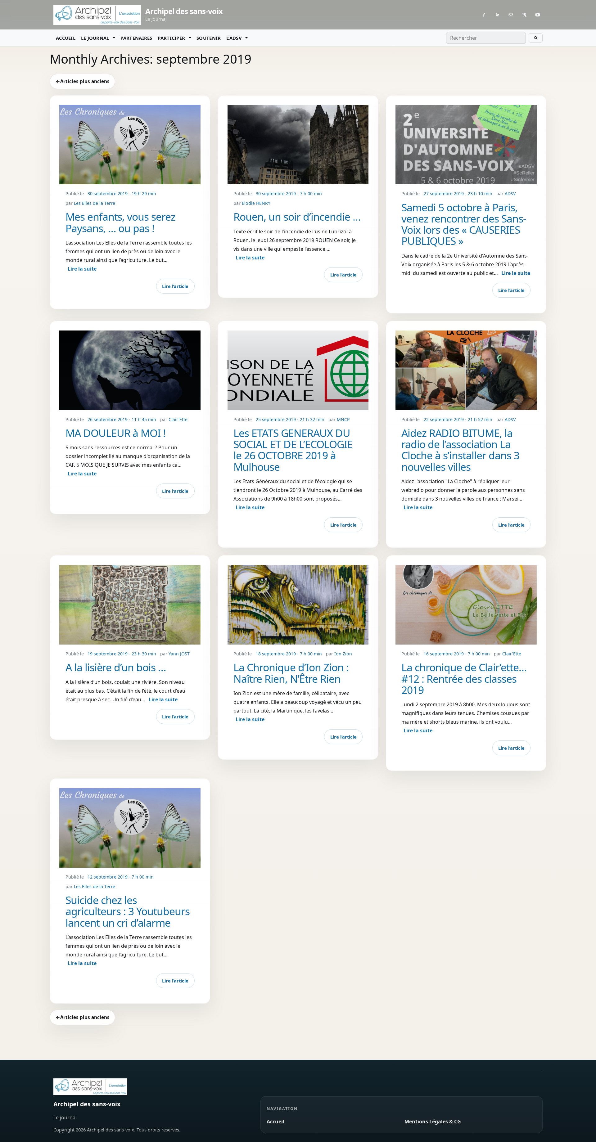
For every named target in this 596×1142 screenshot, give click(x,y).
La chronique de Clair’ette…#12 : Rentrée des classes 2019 (464, 678)
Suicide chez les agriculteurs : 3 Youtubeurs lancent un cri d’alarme (127, 911)
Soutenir (208, 38)
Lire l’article (175, 286)
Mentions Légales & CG (432, 1121)
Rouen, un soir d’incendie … (297, 216)
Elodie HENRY (256, 203)
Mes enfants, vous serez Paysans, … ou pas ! (120, 222)
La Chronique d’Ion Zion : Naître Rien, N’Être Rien (291, 673)
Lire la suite (82, 268)
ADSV (510, 193)
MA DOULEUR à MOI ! (115, 433)
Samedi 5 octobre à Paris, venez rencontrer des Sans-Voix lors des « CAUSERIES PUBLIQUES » (463, 224)
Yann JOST (179, 654)
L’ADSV (234, 38)
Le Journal (95, 38)
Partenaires (136, 38)
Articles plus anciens (83, 81)
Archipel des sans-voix (86, 1104)
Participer (171, 38)
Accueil (65, 38)
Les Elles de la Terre (94, 203)
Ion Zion (343, 654)
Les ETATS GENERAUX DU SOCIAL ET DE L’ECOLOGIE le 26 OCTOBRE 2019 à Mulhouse (293, 450)
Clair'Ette (178, 419)
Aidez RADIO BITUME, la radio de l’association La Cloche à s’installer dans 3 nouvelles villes (460, 450)
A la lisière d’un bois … (115, 667)
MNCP (343, 419)
